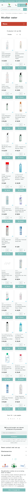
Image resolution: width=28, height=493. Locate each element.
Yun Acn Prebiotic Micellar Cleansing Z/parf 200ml (6, 306)
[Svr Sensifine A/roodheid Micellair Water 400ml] (21, 296)
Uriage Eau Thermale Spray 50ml (20, 240)
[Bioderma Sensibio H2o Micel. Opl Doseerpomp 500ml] (21, 358)
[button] (14, 24)
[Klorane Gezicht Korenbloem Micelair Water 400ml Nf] (21, 200)
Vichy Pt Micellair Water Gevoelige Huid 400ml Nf (6, 55)
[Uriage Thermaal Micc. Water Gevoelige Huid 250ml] (7, 231)
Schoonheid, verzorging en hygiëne (14, 13)
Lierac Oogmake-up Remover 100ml (20, 147)
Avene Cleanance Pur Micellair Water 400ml (7, 210)
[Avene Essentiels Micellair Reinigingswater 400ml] (21, 45)
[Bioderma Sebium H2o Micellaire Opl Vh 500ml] (7, 358)
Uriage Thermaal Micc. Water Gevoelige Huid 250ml (6, 242)
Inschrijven (14, 437)
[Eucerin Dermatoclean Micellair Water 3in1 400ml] (7, 263)
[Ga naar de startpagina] (9, 5)
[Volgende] (19, 418)
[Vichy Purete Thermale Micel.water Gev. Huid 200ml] (21, 263)
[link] (9, 418)
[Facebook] (12, 459)
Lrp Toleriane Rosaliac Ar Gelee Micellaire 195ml (19, 177)
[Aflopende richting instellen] (20, 34)
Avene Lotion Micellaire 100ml (6, 87)
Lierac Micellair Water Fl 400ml (19, 87)
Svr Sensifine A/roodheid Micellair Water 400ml (20, 306)
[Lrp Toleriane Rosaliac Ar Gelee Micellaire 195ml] (21, 167)
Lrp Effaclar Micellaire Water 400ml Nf (19, 337)
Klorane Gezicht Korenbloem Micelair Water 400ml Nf (20, 210)
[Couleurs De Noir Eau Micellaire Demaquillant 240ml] (7, 327)
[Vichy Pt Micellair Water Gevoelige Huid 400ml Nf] (7, 45)
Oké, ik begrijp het (14, 490)
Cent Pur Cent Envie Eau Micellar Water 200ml (20, 117)
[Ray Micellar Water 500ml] (7, 138)
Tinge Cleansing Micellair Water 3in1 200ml (20, 398)
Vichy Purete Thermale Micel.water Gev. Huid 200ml (20, 275)
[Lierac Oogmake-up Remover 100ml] (21, 138)
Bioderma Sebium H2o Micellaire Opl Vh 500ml (6, 368)
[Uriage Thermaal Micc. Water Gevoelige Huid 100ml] (7, 167)
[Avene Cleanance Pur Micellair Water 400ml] (7, 200)
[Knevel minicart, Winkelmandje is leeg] (19, 5)
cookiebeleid (20, 486)
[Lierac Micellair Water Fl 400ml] (21, 77)
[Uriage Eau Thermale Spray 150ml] (7, 389)
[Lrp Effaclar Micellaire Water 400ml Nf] (21, 327)
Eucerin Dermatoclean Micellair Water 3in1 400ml (7, 275)
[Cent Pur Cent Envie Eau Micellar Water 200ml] (21, 107)
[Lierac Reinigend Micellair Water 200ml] (7, 107)
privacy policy (14, 442)
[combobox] (12, 9)
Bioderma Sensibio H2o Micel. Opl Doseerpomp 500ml (20, 368)
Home (2, 13)
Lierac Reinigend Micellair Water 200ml (6, 117)
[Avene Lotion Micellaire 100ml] (7, 77)
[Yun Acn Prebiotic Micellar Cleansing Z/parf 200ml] (7, 296)
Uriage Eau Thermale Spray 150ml (7, 398)
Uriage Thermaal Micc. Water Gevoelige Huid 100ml (6, 178)
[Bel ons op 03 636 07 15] (16, 5)
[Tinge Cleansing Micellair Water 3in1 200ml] (21, 389)
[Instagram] (15, 459)
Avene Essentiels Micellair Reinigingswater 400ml (19, 56)
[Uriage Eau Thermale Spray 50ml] (21, 231)
